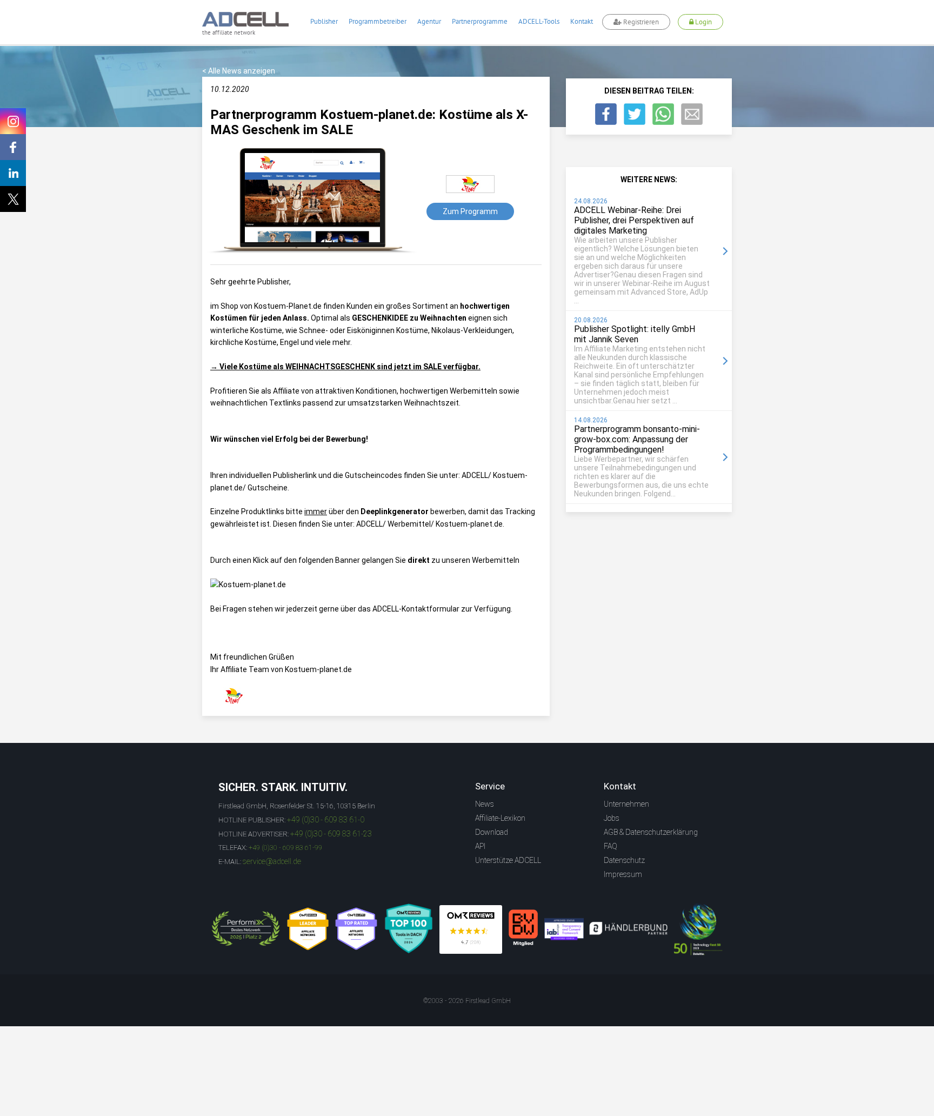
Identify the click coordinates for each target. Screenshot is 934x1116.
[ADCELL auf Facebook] (13, 147)
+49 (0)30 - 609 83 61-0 (325, 819)
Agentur (429, 21)
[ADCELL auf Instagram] (13, 121)
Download (491, 832)
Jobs (611, 818)
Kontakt (581, 21)
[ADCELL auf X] (13, 199)
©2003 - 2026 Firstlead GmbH (467, 1001)
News (484, 804)
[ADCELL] (470, 929)
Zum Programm (470, 211)
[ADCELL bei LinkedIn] (13, 173)
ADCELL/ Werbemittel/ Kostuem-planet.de (429, 524)
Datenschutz (624, 860)
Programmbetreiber (377, 21)
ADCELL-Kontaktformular (415, 608)
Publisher (324, 21)
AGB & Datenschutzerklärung (651, 832)
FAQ (610, 846)
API (480, 846)
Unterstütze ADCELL (508, 860)
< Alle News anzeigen (238, 71)
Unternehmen (626, 804)
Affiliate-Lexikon (500, 818)
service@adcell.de (272, 861)
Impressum (623, 874)
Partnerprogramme (480, 21)
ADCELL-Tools (538, 21)
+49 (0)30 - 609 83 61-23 (331, 833)
